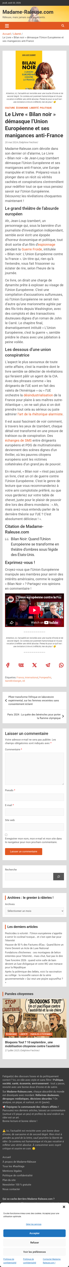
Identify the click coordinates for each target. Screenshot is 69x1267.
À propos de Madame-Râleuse (19, 1161)
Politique (46, 107)
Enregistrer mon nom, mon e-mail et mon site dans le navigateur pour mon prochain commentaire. (33, 840)
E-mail (9, 805)
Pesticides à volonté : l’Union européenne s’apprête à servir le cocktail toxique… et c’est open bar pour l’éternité (33, 937)
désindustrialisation (38, 395)
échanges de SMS (18, 440)
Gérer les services (33, 1224)
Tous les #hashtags (13, 1166)
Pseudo (9, 790)
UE (23, 681)
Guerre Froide (32, 249)
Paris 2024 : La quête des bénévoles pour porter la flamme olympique (34, 716)
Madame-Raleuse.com (28, 12)
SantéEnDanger (13, 681)
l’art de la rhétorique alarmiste (40, 414)
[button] (64, 1207)
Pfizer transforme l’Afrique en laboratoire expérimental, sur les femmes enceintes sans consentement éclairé (33, 700)
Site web (10, 820)
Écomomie (22, 107)
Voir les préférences (34, 1251)
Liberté (34, 107)
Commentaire (13, 749)
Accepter (34, 1233)
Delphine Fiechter (28, 142)
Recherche (11, 869)
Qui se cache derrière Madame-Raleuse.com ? (28, 1198)
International (31, 677)
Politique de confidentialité (17, 1175)
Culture (10, 107)
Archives (10, 904)
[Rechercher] (58, 876)
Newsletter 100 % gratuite (17, 1184)
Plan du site (9, 1180)
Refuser (34, 1242)
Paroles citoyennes (19, 994)
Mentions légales (12, 1170)
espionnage (46, 244)
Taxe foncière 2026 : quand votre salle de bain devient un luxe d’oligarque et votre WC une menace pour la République (33, 964)
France (20, 677)
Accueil (7, 1157)
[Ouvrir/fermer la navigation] (7, 26)
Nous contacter (11, 1189)
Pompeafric (45, 677)
